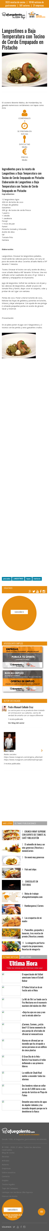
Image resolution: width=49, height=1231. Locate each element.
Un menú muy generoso (34, 857)
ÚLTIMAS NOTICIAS (10, 957)
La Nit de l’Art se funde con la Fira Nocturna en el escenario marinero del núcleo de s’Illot (34, 1002)
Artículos (5, 1160)
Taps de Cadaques (10, 1188)
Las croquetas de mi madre (32, 919)
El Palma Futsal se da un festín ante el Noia (32, 989)
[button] (4, 749)
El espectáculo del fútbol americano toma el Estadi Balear (32, 977)
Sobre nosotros (8, 1172)
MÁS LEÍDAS (26, 957)
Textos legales (8, 1184)
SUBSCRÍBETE (19, 612)
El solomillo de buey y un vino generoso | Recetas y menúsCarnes (33, 847)
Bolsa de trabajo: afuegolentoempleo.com (32, 895)
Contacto (6, 1176)
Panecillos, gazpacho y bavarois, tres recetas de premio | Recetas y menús (33, 933)
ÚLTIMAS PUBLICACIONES (25, 823)
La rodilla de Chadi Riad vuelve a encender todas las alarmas (33, 1076)
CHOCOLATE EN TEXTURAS (30, 883)
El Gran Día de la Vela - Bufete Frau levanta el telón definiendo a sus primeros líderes (34, 1061)
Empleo (5, 1180)
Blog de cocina (8, 1152)
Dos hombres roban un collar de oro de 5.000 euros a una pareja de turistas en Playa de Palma (34, 1090)
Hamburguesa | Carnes (33, 905)
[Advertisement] (24, 466)
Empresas (6, 1168)
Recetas (5, 1156)
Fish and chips (30, 869)
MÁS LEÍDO (7, 823)
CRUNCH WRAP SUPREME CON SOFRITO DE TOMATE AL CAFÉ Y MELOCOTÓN (34, 835)
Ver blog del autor (16, 723)
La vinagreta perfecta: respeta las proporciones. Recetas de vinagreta (33, 946)
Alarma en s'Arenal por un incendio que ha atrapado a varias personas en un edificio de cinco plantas (34, 1045)
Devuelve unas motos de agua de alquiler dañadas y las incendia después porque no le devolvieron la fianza (34, 1106)
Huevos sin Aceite (9, 1196)
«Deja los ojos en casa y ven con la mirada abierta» (33, 1014)
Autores (5, 1164)
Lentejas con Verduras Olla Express (17, 1192)
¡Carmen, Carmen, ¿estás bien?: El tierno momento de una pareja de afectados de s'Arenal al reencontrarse (33, 1029)
